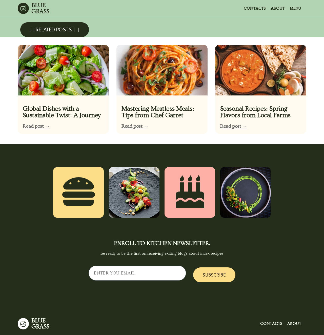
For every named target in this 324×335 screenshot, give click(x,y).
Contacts (255, 8)
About (278, 8)
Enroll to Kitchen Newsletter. (162, 243)
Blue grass (40, 8)
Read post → (36, 126)
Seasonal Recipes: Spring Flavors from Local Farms (255, 112)
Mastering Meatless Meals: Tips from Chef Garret (158, 112)
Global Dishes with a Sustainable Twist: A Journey (62, 112)
